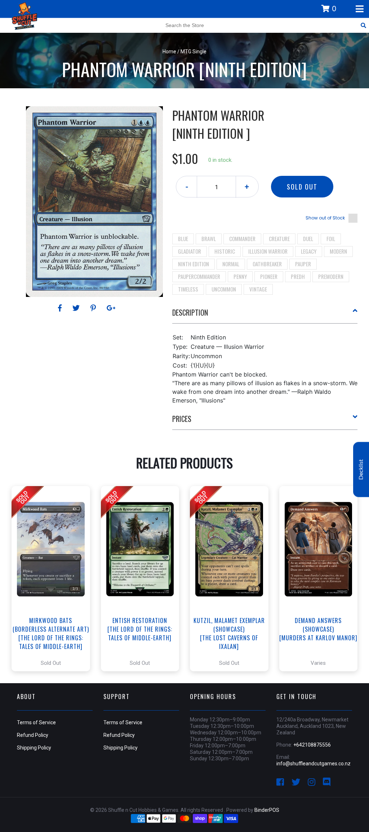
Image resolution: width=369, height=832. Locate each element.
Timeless (188, 289)
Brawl (208, 239)
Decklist (361, 469)
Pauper (303, 264)
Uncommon (224, 289)
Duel (308, 239)
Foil (330, 239)
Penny (240, 276)
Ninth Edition (193, 264)
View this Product (54, 578)
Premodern (330, 276)
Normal (230, 264)
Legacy (308, 251)
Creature (279, 239)
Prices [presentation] (181, 418)
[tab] (265, 315)
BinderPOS (266, 810)
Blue (183, 239)
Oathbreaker (267, 264)
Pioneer (268, 276)
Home (169, 51)
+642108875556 (312, 745)
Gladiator (189, 251)
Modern (338, 251)
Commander (242, 239)
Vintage (258, 289)
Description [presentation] (190, 312)
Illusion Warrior (268, 251)
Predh (298, 276)
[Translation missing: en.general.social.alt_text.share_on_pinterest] (94, 308)
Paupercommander (199, 276)
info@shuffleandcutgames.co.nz (313, 763)
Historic (224, 251)
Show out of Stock (325, 218)
